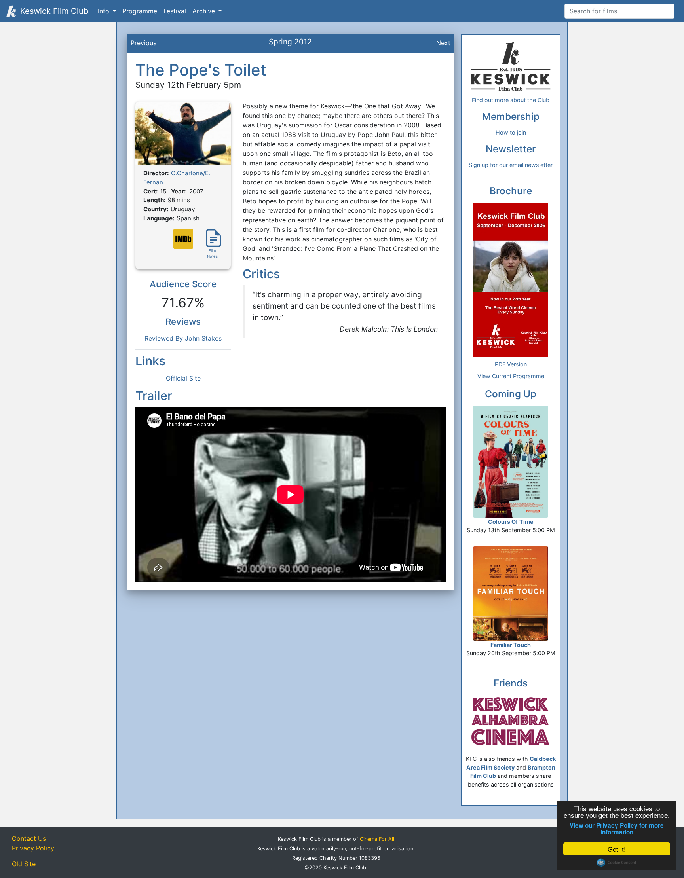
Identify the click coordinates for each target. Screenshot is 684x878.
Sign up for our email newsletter (511, 164)
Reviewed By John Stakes (183, 338)
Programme (139, 11)
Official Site (183, 378)
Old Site (24, 864)
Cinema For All (377, 839)
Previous (143, 43)
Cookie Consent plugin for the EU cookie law (616, 862)
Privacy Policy (33, 848)
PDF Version (511, 364)
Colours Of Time (511, 521)
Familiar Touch (510, 644)
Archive (204, 11)
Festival (174, 11)
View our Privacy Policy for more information (617, 829)
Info (104, 11)
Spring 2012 (290, 41)
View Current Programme (510, 376)
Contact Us (29, 838)
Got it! (617, 849)
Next (443, 43)
